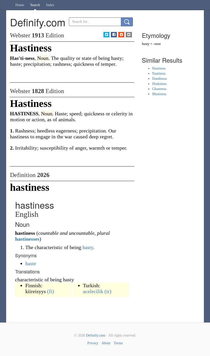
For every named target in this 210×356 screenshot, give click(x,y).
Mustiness (159, 94)
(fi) (50, 291)
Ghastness (159, 89)
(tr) (107, 291)
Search (35, 5)
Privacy (92, 343)
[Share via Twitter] (106, 35)
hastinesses (27, 239)
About (105, 343)
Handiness (159, 79)
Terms (118, 343)
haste (30, 263)
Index (50, 5)
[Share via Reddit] (121, 35)
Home (19, 5)
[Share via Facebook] (114, 35)
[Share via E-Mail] (128, 35)
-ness (157, 44)
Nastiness (158, 73)
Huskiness (159, 84)
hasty (87, 247)
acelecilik (93, 291)
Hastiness (158, 68)
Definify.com (95, 335)
